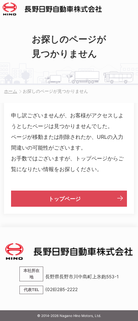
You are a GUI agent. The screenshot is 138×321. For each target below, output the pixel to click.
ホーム (10, 91)
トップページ (65, 198)
